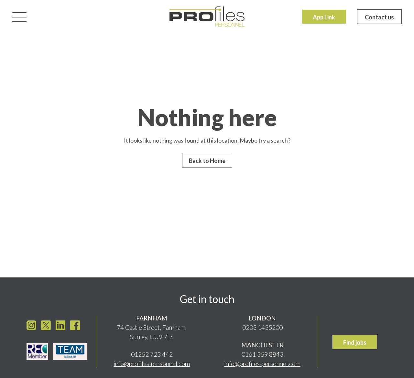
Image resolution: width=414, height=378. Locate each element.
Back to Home (207, 160)
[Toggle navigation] (19, 16)
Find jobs (354, 342)
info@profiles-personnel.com (152, 363)
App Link (324, 17)
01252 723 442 (152, 354)
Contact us (379, 17)
